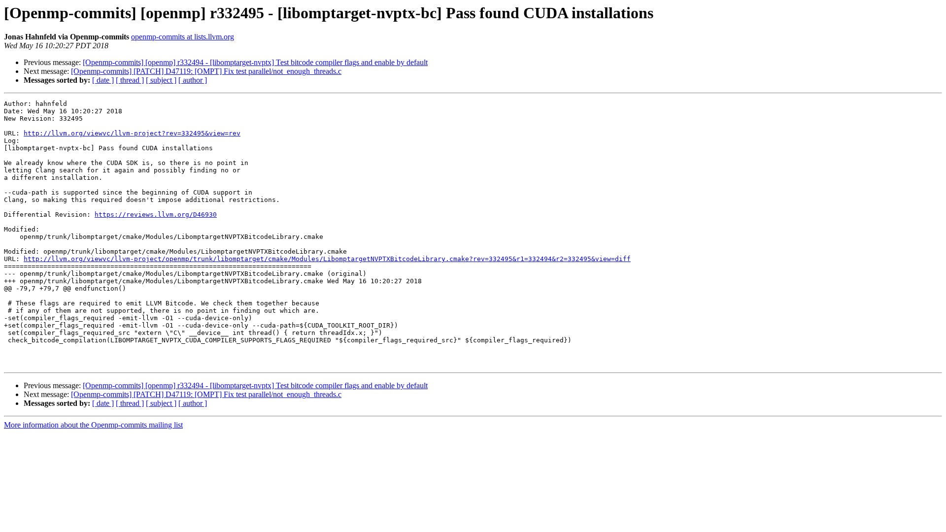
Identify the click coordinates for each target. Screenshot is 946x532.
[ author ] (192, 80)
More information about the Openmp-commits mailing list (93, 425)
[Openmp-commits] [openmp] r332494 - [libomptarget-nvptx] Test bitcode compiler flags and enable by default (255, 62)
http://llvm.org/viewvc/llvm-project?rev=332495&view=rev (132, 133)
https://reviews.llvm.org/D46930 (156, 214)
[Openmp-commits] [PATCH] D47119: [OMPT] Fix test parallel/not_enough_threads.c (206, 71)
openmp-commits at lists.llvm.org (182, 37)
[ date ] (103, 80)
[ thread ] (130, 80)
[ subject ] (161, 80)
